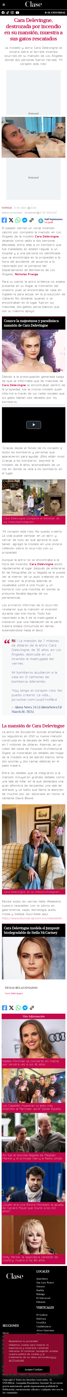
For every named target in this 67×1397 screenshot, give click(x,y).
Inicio (6, 1333)
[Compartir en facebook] (4, 220)
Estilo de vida (9, 1374)
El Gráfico (42, 1315)
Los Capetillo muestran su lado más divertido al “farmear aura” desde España (31, 1107)
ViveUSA (41, 1322)
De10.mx (41, 1318)
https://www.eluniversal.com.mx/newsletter (32, 918)
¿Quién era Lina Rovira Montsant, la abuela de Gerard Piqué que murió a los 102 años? (32, 1208)
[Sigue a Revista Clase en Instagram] (13, 12)
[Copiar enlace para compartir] (31, 220)
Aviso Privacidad (37, 1374)
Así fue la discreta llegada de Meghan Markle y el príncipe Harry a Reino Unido (32, 1156)
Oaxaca (40, 1286)
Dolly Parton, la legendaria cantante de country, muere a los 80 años (30, 1258)
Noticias (7, 207)
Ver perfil (48, 222)
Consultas (53, 1374)
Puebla (40, 1290)
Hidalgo (40, 1294)
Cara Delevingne (14, 993)
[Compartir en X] (11, 220)
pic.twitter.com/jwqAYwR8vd (34, 699)
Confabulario (43, 1326)
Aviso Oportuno (45, 1330)
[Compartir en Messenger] (24, 220)
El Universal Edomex (43, 1300)
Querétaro (42, 1278)
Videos (22, 1374)
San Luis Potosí (45, 1282)
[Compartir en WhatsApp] (17, 220)
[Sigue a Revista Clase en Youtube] (18, 12)
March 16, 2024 (23, 712)
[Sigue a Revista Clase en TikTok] (8, 12)
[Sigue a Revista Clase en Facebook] (4, 12)
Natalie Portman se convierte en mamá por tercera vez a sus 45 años (30, 1062)
